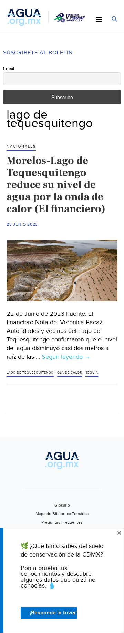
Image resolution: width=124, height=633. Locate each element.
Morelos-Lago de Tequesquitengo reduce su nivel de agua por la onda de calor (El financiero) (56, 185)
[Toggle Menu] (98, 20)
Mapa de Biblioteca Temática (62, 513)
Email (8, 68)
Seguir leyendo (66, 357)
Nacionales (21, 146)
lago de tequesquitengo (30, 373)
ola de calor (69, 373)
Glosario (62, 505)
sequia (91, 373)
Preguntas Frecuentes (62, 522)
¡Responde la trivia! (53, 613)
